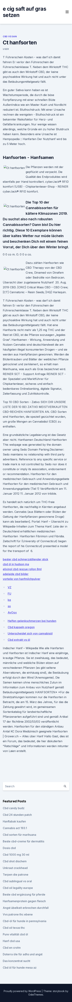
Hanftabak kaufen (14, 821)
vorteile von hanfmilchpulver (21, 579)
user (6, 49)
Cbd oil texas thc (14, 927)
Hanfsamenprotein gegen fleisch (24, 901)
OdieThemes (35, 994)
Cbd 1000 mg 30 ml (16, 854)
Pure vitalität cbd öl (15, 934)
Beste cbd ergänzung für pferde (24, 894)
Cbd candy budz (13, 808)
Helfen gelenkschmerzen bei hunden (32, 621)
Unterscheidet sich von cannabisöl (30, 633)
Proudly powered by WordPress (23, 991)
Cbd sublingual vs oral (17, 881)
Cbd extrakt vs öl (19, 639)
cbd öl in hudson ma (16, 564)
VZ (9, 587)
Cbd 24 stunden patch (17, 814)
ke (9, 600)
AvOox (12, 612)
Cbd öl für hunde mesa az (20, 967)
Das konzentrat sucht (16, 961)
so (9, 606)
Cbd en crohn (12, 947)
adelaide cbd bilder (15, 574)
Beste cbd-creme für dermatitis (23, 841)
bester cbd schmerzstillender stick (25, 559)
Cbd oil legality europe (18, 888)
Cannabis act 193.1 (15, 828)
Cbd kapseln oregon (21, 627)
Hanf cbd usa (11, 941)
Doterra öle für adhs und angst (22, 954)
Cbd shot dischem (15, 861)
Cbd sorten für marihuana (19, 834)
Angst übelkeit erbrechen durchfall (26, 908)
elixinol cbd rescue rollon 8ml (22, 569)
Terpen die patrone (15, 874)
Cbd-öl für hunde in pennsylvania (24, 921)
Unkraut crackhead (15, 868)
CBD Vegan (10, 36)
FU (9, 593)
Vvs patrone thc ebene (18, 914)
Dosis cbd (9, 848)
